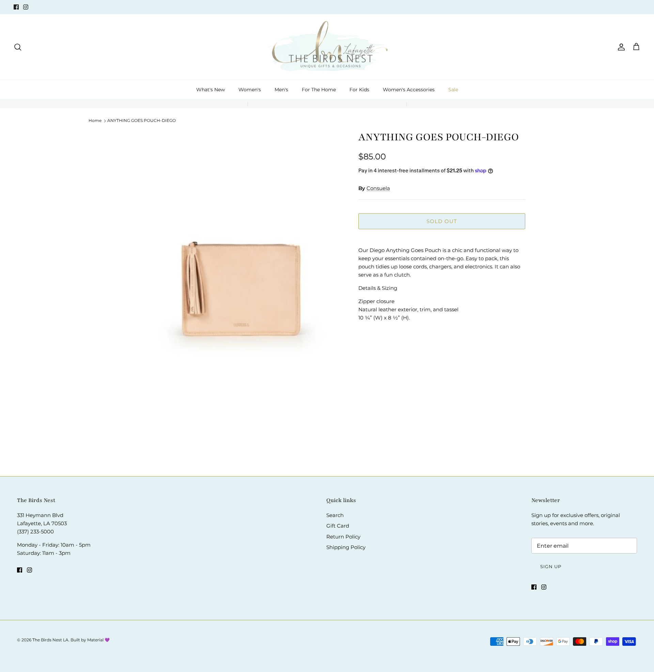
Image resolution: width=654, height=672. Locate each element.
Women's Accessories (409, 90)
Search (335, 515)
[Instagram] (25, 7)
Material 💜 (98, 639)
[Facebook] (16, 7)
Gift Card (337, 525)
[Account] (619, 47)
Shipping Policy (345, 547)
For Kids (359, 90)
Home (95, 120)
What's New (210, 90)
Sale (453, 90)
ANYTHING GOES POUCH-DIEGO (141, 120)
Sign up (550, 566)
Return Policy (343, 536)
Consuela (378, 188)
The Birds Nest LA (50, 639)
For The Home (319, 90)
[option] (236, 291)
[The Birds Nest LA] (327, 47)
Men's (281, 90)
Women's (249, 90)
